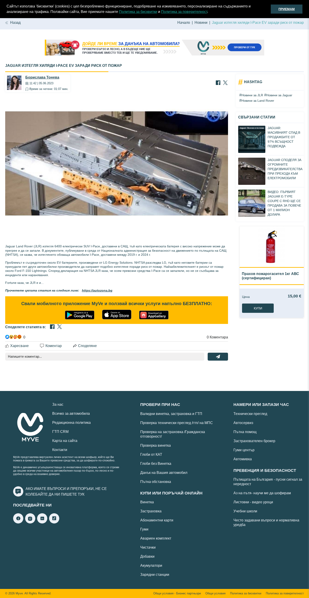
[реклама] (154, 48)
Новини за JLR (252, 95)
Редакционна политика (71, 422)
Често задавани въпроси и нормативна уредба (266, 522)
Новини (201, 22)
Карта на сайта (64, 441)
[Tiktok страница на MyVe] (54, 522)
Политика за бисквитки (138, 12)
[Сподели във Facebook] (218, 83)
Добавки (147, 556)
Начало (183, 22)
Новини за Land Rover (257, 100)
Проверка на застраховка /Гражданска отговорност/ (172, 434)
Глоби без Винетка (155, 463)
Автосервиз (243, 423)
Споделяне (87, 346)
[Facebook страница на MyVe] (18, 522)
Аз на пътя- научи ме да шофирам (262, 493)
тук (81, 494)
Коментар (53, 346)
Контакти (59, 450)
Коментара (217, 337)
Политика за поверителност (184, 12)
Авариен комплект (155, 538)
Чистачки (148, 547)
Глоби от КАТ (151, 454)
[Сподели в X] (225, 83)
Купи (258, 308)
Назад (15, 22)
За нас (57, 404)
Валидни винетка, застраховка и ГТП (171, 414)
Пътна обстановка (155, 482)
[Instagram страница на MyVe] (30, 522)
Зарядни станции (154, 574)
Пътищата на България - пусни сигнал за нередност (267, 481)
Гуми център (243, 450)
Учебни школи (245, 511)
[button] (209, 12)
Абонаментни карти (156, 520)
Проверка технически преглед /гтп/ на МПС (176, 423)
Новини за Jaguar (279, 95)
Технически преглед (250, 414)
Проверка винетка (155, 445)
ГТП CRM (60, 432)
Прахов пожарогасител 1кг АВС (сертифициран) (270, 276)
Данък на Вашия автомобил (163, 473)
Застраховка (151, 511)
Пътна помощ (245, 432)
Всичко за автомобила (71, 413)
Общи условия (215, 593)
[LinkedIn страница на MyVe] (42, 522)
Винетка (147, 502)
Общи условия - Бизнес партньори (177, 593)
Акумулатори (151, 565)
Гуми (144, 529)
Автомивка (242, 459)
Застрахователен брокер (254, 441)
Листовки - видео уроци (253, 502)
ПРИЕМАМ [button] (286, 9)
